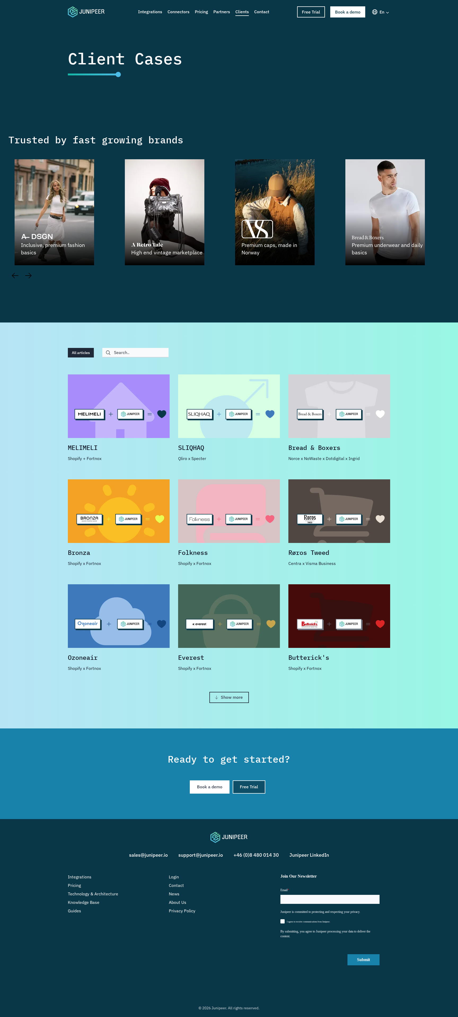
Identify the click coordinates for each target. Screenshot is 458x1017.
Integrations (150, 11)
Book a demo (347, 12)
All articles (81, 352)
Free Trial (311, 12)
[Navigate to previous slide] (15, 274)
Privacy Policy (182, 910)
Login (174, 876)
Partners (221, 11)
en (382, 12)
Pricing (201, 11)
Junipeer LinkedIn (309, 855)
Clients (242, 11)
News (174, 893)
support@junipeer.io (200, 855)
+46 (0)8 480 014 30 (256, 855)
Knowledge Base (83, 902)
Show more (232, 697)
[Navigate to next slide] (28, 274)
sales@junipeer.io (148, 855)
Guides (74, 910)
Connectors (179, 11)
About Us (177, 902)
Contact (261, 11)
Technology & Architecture (93, 893)
